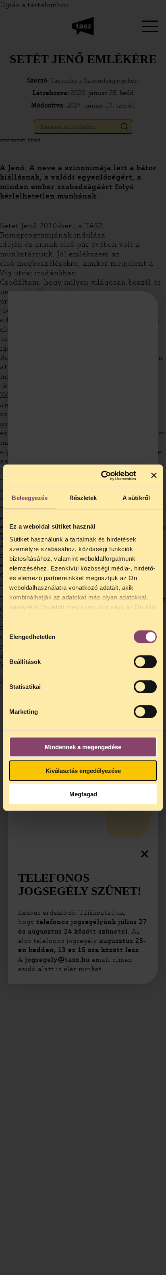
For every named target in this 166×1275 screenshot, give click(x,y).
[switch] (145, 661)
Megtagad (83, 794)
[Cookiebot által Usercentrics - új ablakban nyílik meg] (102, 475)
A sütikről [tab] (136, 497)
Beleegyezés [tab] (30, 497)
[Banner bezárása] (154, 475)
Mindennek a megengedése (83, 747)
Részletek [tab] (83, 497)
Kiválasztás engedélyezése (83, 770)
